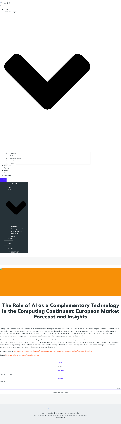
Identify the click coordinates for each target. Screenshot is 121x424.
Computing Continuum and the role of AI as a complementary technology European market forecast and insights (53, 351)
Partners (7, 168)
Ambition (7, 165)
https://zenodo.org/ (11, 355)
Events (3, 374)
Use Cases (13, 161)
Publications (9, 173)
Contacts (7, 175)
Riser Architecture (15, 158)
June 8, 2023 (60, 366)
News (6, 170)
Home (6, 9)
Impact (12, 163)
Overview (13, 153)
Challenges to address (17, 156)
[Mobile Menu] (3, 180)
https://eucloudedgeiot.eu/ (30, 355)
